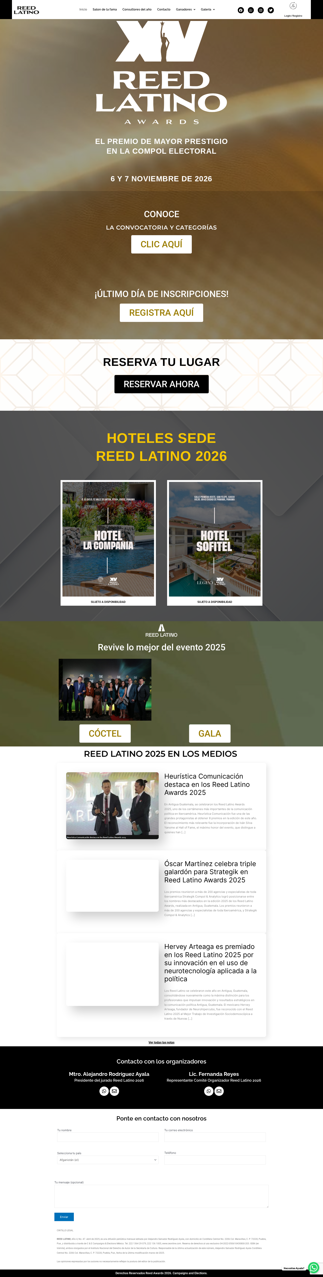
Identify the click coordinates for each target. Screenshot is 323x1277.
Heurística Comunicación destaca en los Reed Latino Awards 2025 (207, 784)
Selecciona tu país (69, 1153)
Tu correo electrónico (178, 1130)
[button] (185, 9)
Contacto (163, 9)
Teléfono (170, 1153)
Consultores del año (137, 9)
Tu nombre (64, 1130)
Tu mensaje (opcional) (69, 1182)
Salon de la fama (105, 9)
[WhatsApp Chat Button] (313, 1267)
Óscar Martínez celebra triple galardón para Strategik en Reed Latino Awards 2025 (210, 872)
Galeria (206, 9)
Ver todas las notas (161, 1042)
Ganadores (184, 9)
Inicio (83, 9)
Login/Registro (293, 15)
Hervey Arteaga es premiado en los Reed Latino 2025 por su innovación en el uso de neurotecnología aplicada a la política (210, 962)
